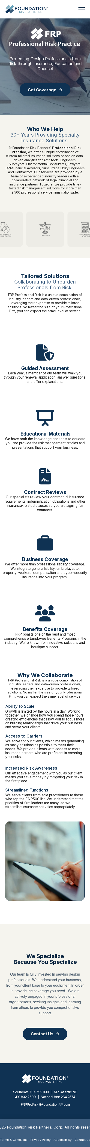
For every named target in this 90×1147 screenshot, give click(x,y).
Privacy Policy (40, 1139)
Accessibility (63, 1139)
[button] (81, 9)
